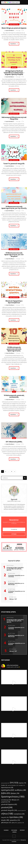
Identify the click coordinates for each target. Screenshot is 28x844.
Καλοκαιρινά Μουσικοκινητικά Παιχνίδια (14, 118)
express (22, 783)
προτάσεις (16, 817)
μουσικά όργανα (9, 804)
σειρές (5, 820)
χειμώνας (21, 822)
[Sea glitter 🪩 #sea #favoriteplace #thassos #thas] (14, 709)
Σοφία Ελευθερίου (9, 30)
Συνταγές (22, 785)
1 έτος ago (17, 30)
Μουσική (14, 67)
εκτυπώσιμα (6, 800)
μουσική (6, 807)
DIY (14, 391)
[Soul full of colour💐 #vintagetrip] (14, 762)
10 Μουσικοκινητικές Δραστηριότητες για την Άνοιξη (14, 207)
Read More (13, 43)
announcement (5, 783)
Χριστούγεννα (7, 787)
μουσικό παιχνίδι (9, 810)
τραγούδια (15, 820)
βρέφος (15, 793)
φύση (14, 822)
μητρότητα (5, 802)
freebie (4, 785)
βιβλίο (5, 793)
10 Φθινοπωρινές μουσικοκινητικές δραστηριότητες (14, 349)
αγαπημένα (7, 790)
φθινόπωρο (6, 822)
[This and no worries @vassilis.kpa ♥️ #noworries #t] (14, 683)
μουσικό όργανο (22, 810)
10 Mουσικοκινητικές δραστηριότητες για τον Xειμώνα (13, 254)
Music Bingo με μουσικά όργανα (14, 28)
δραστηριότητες (12, 796)
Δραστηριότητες (14, 24)
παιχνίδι (5, 817)
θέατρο (15, 800)
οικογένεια (19, 814)
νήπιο (7, 813)
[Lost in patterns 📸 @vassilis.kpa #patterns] (14, 736)
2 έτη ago (18, 258)
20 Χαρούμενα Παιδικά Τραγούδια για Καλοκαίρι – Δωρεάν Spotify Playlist (14, 72)
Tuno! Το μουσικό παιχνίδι (14, 163)
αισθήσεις (20, 790)
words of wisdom (13, 785)
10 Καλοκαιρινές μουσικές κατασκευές (14, 396)
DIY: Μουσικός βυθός (14, 442)
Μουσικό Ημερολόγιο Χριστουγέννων (14, 302)
